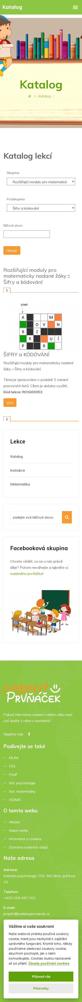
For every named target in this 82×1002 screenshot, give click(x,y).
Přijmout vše (41, 976)
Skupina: (13, 173)
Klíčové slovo (13, 225)
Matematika (20, 484)
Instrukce (17, 470)
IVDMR (15, 799)
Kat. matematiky (23, 791)
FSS (13, 766)
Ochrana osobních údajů (29, 847)
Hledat (15, 822)
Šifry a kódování (23, 282)
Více (9, 402)
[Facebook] (29, 734)
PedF (14, 774)
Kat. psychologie (23, 783)
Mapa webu (19, 830)
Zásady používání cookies (48, 963)
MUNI (14, 757)
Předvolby (41, 988)
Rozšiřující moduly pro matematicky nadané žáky (34, 273)
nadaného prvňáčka (26, 573)
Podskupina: (16, 199)
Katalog (16, 456)
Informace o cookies (26, 838)
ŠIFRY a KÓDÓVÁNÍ (26, 354)
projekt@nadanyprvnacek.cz (26, 913)
